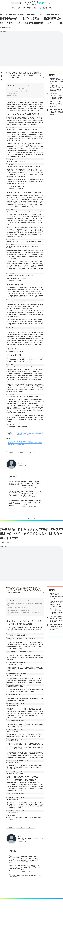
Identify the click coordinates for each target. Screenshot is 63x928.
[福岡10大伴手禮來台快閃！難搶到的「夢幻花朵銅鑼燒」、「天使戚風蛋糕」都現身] (14, 504)
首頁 (1, 15)
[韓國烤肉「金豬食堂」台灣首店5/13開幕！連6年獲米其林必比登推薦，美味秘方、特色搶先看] (14, 485)
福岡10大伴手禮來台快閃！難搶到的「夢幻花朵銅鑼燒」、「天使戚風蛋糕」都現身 (31, 502)
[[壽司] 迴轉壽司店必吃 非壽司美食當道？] (14, 878)
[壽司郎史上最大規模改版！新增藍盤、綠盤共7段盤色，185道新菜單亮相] (14, 869)
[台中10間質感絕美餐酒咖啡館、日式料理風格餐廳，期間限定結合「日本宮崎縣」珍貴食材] (14, 494)
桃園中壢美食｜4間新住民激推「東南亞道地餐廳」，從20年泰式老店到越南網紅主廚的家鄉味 (34, 15)
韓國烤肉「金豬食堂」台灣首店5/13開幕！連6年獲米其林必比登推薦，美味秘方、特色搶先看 (31, 483)
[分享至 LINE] (1, 76)
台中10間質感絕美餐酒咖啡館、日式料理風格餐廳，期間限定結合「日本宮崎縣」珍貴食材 (31, 493)
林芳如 (3, 542)
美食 (5, 15)
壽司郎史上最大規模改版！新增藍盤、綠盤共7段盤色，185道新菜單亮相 (30, 867)
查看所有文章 (21, 465)
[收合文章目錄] (28, 85)
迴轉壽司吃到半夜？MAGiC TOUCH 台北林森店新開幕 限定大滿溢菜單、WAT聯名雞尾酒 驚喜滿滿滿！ (30, 858)
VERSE (3, 27)
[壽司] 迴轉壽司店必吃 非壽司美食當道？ (31, 876)
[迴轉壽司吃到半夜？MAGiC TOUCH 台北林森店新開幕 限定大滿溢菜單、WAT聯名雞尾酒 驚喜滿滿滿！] (14, 859)
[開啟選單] (52, 3)
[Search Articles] (20, 3)
